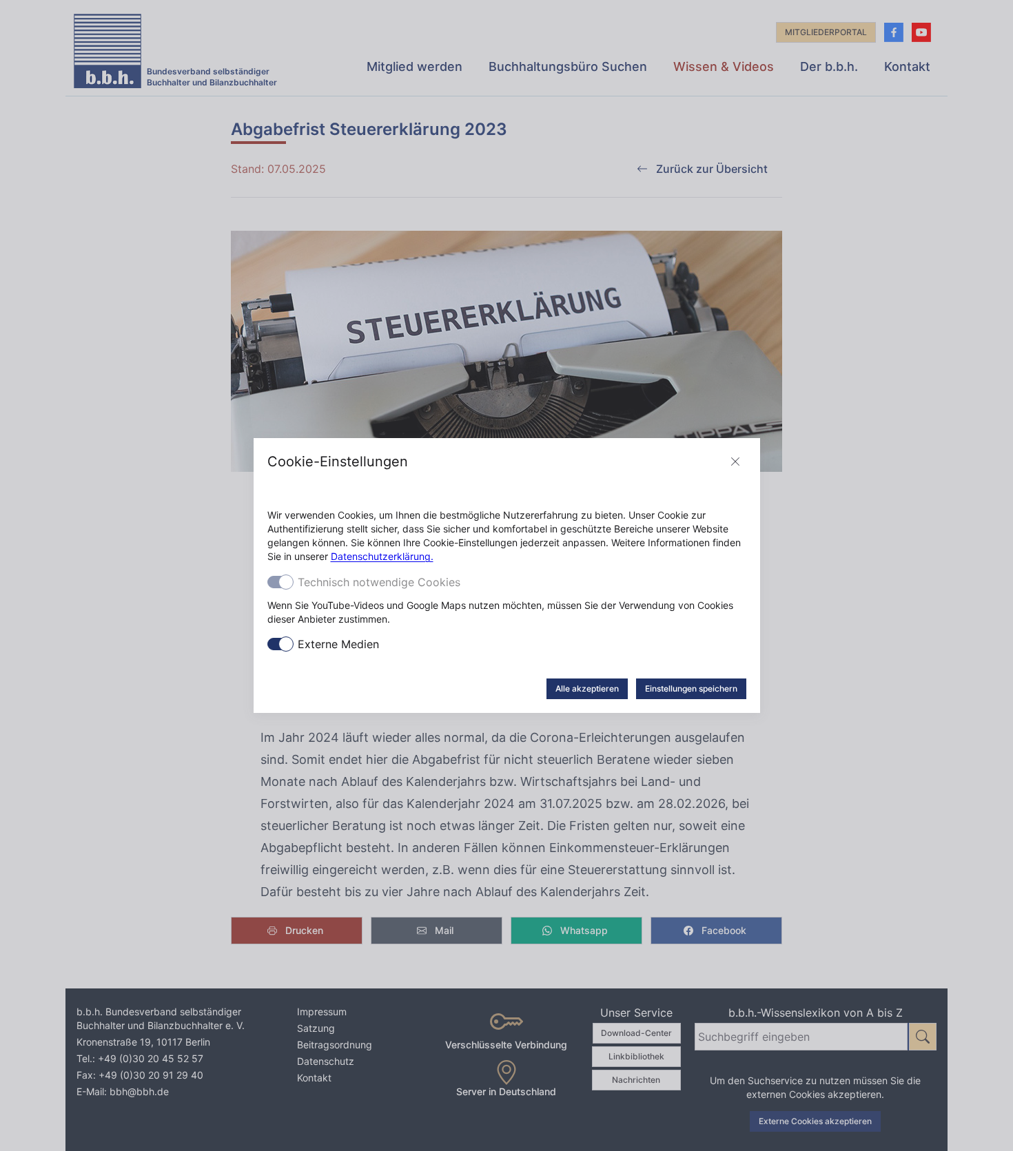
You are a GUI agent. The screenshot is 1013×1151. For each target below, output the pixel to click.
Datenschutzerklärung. (382, 556)
